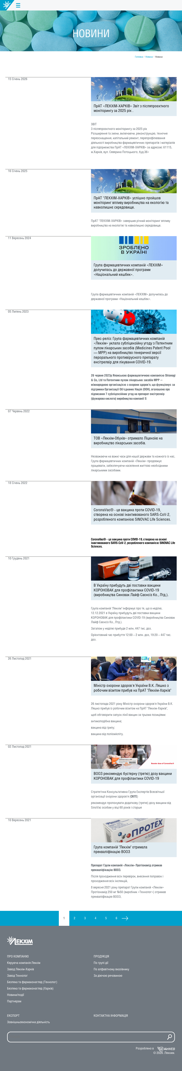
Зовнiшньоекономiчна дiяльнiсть (28, 1022)
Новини (149, 57)
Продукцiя (101, 956)
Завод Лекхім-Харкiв (20, 969)
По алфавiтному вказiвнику (111, 969)
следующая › (125, 918)
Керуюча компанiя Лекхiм (23, 963)
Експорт (13, 1015)
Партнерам (14, 1001)
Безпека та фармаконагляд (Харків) (30, 988)
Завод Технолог (17, 975)
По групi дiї (101, 963)
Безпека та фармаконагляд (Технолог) (32, 982)
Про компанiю (18, 956)
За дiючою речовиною (108, 975)
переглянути (134, 119)
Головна (139, 57)
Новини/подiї (15, 995)
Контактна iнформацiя (111, 1015)
